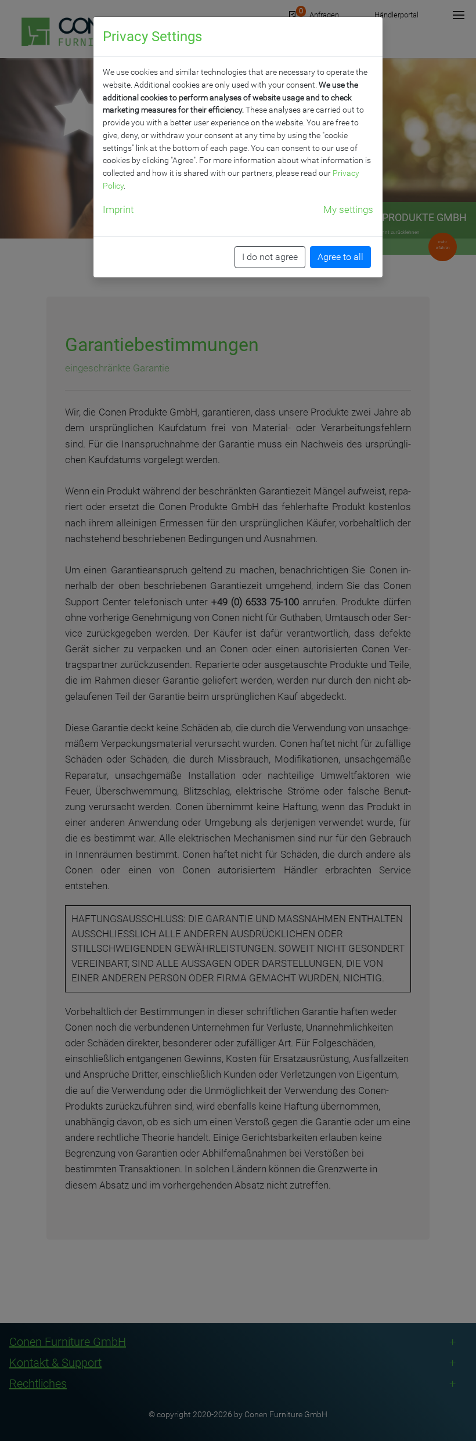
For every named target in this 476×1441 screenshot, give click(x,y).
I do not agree (270, 256)
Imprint (118, 209)
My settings (348, 209)
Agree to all (340, 256)
